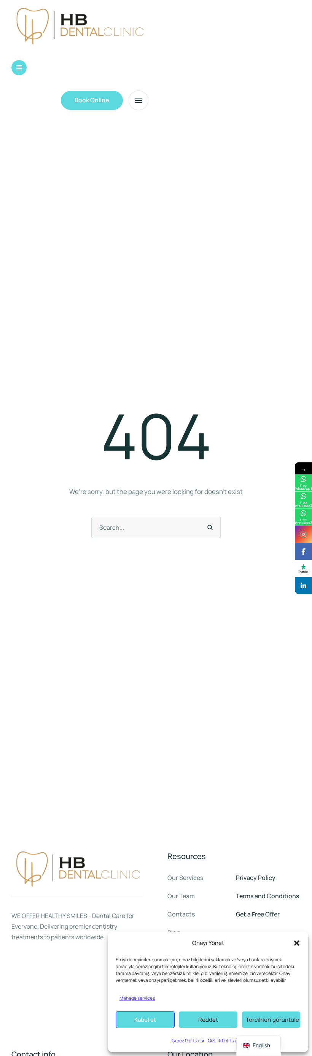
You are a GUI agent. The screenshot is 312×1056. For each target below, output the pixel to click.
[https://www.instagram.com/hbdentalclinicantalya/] (303, 534)
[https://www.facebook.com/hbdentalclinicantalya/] (303, 551)
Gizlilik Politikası (224, 1040)
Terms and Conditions (267, 896)
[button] (297, 943)
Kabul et (145, 1020)
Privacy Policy (255, 877)
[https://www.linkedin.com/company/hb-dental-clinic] (303, 585)
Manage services (137, 998)
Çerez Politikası (188, 1040)
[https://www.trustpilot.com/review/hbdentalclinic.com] (303, 568)
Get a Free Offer (258, 914)
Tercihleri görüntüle (272, 1020)
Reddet (208, 1020)
